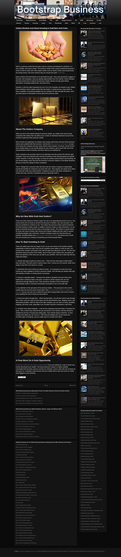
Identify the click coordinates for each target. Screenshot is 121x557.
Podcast (51, 551)
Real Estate (58, 23)
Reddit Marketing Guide (87, 456)
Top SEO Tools (19, 502)
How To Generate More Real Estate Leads (26, 487)
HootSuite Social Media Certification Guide (92, 510)
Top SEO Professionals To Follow (24, 490)
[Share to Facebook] (23, 377)
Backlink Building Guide (87, 434)
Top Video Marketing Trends (22, 477)
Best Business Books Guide (88, 491)
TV (54, 551)
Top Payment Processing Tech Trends (25, 462)
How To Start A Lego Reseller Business (25, 510)
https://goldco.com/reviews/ (60, 144)
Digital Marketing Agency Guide (89, 497)
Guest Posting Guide (86, 507)
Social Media (42, 20)
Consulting (19, 20)
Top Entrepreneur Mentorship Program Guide (92, 526)
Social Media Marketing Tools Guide (90, 443)
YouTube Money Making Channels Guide (91, 499)
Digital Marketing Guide (87, 429)
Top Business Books (21, 472)
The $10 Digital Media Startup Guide (90, 418)
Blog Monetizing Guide (21, 480)
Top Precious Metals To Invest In (24, 464)
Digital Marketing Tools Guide (88, 440)
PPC (51, 20)
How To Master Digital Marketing (23, 429)
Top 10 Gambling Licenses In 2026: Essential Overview (29, 398)
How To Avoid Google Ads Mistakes (24, 434)
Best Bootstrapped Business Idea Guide (91, 488)
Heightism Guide (85, 505)
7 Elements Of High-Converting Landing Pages (27, 393)
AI (88, 551)
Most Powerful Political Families (23, 505)
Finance (27, 23)
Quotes (62, 551)
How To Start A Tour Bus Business (24, 540)
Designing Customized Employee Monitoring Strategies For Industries (96, 65)
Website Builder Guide (86, 421)
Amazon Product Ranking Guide (23, 449)
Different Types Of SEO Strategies (24, 447)
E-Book (57, 551)
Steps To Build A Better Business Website (26, 485)
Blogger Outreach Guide (87, 437)
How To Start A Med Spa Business (24, 530)
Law (100, 23)
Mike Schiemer (31, 551)
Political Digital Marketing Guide (89, 529)
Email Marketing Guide (87, 432)
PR (76, 20)
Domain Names (75, 551)
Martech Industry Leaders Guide (89, 426)
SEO (57, 20)
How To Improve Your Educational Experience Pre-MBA (96, 387)
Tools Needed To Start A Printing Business (26, 535)
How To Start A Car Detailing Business (25, 527)
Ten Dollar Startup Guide (21, 444)
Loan (84, 23)
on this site (60, 73)
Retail (73, 23)
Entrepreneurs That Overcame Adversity (25, 515)
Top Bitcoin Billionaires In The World (24, 421)
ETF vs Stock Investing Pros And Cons (25, 426)
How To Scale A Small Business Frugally (25, 431)
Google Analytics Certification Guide (90, 521)
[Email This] (19, 377)
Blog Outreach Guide (86, 483)
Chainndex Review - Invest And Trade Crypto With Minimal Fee (96, 286)
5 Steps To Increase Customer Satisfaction (26, 395)
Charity (96, 551)
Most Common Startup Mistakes (23, 469)
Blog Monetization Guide (87, 424)
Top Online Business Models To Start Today (26, 495)
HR (79, 23)
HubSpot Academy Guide (87, 513)
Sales (66, 23)
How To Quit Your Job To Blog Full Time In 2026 (95, 353)
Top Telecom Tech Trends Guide (89, 480)
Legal (37, 551)
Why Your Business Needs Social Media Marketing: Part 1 (96, 398)
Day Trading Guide (20, 482)
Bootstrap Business (22, 551)
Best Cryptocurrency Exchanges (23, 414)
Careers (91, 551)
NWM (44, 551)
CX (47, 551)
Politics (85, 551)
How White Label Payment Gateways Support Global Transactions (94, 53)
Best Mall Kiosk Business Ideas (23, 497)
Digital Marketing (31, 20)
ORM (81, 20)
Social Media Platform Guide (88, 475)
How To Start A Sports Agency (23, 520)
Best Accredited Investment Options (24, 416)
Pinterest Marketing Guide (87, 464)
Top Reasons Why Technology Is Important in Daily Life (29, 400)
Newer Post (19, 385)
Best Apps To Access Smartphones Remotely (27, 419)
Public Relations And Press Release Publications (27, 436)
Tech (50, 23)
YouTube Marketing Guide (87, 459)
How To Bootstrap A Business (23, 500)
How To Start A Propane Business (24, 517)
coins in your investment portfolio (46, 235)
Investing (35, 23)
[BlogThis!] (20, 377)
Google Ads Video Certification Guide (90, 518)
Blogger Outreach (67, 20)
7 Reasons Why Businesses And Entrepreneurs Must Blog (96, 31)
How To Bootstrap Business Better (24, 533)
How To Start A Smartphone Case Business (26, 543)
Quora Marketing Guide (87, 453)
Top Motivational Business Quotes (24, 525)
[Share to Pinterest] (25, 377)
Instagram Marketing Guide (88, 467)
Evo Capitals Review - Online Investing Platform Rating (95, 275)
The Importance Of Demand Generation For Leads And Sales (96, 332)
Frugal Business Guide (87, 494)
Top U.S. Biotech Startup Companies (24, 457)
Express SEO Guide (86, 478)
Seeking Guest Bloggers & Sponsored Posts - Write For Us (96, 107)
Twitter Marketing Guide (87, 451)
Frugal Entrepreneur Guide (88, 416)
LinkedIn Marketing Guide (87, 470)
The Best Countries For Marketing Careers (26, 507)
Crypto (43, 23)
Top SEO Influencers (21, 475)
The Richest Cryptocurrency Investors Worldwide (27, 424)
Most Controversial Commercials (23, 459)
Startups (18, 23)
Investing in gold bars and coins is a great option (31, 365)
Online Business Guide (87, 486)
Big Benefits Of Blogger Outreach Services (26, 492)
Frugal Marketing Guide (21, 454)
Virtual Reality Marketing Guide (89, 448)
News (40, 551)
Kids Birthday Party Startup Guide (24, 512)
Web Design (90, 20)
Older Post (72, 385)
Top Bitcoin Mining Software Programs (25, 452)
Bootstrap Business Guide (87, 413)
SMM (81, 551)
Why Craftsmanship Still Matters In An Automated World (29, 403)
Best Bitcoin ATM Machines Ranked (24, 411)
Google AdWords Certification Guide (90, 515)
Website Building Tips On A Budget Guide (91, 524)
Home (46, 385)
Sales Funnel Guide (86, 445)
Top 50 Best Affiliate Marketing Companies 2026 (95, 322)
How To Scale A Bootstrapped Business (25, 538)
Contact (99, 20)
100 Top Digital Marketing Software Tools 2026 (94, 130)
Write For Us (68, 551)
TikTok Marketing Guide (87, 472)
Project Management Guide (88, 502)
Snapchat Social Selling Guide (88, 461)
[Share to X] (22, 377)
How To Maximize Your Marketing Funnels (26, 467)
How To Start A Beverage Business (24, 522)
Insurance (92, 23)
